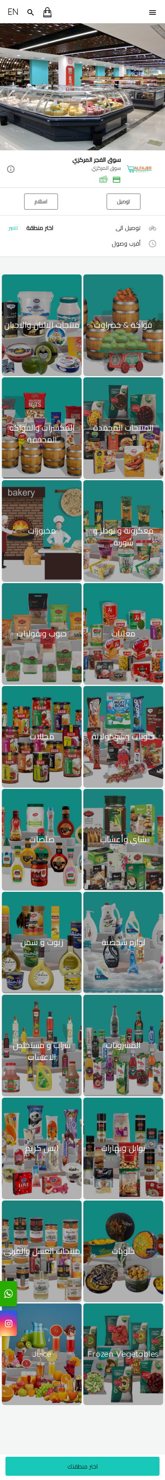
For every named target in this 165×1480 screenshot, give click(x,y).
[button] (82, 170)
